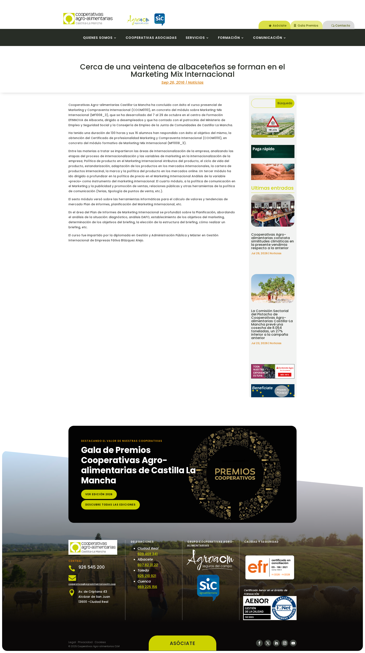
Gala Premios (308, 25)
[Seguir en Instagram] (284, 643)
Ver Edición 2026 (99, 494)
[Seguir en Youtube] (293, 643)
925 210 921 (147, 575)
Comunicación (267, 38)
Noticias (196, 82)
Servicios (195, 38)
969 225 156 (147, 586)
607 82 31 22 (148, 564)
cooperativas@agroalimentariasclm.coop (92, 584)
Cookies (100, 642)
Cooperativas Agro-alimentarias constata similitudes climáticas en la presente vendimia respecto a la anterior (272, 241)
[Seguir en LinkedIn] (276, 643)
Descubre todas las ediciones (110, 504)
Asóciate (279, 25)
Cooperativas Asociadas (151, 38)
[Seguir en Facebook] (259, 643)
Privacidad (85, 642)
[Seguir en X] (267, 643)
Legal (72, 642)
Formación (229, 38)
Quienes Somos (98, 38)
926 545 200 (91, 567)
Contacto (342, 25)
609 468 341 (148, 554)
